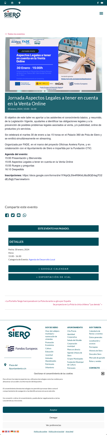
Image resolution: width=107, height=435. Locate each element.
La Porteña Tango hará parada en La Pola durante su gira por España (38, 301)
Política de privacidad (56, 431)
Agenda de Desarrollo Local (42, 259)
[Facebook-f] (98, 3)
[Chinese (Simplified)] (3, 431)
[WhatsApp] (24, 215)
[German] (12, 431)
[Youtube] (102, 3)
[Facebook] (7, 215)
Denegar (54, 417)
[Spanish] (18, 431)
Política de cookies (40, 431)
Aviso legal (69, 431)
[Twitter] (13, 215)
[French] (9, 431)
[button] (102, 373)
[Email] (19, 215)
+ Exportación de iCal (53, 277)
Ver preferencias (53, 425)
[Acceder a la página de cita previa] (12, 3)
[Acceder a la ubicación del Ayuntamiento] (20, 3)
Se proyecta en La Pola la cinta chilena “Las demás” (77, 304)
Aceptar (53, 410)
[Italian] (15, 431)
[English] (6, 431)
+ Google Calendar (53, 268)
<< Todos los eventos (15, 34)
